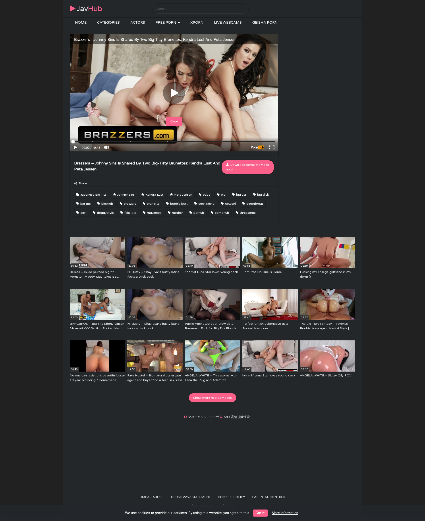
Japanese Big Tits (93, 195)
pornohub (221, 213)
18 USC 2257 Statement (190, 497)
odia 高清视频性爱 (237, 417)
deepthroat (254, 204)
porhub (198, 213)
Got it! (260, 513)
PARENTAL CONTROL (269, 497)
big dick (262, 195)
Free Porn (166, 22)
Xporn (196, 22)
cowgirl (230, 204)
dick (82, 213)
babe (206, 195)
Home (81, 22)
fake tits (130, 213)
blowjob (106, 204)
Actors (137, 22)
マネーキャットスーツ (203, 417)
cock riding (205, 204)
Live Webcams (228, 22)
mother (177, 213)
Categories (108, 22)
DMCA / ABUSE (151, 497)
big (223, 195)
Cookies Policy (231, 497)
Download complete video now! (247, 167)
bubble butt (178, 204)
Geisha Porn (265, 22)
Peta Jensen (182, 195)
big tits (85, 204)
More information (285, 513)
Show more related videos (212, 398)
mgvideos (153, 213)
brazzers (129, 204)
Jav (89, 8)
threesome (247, 213)
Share (82, 183)
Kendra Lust (154, 195)
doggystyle (105, 213)
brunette (153, 204)
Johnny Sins (125, 195)
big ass (241, 195)
